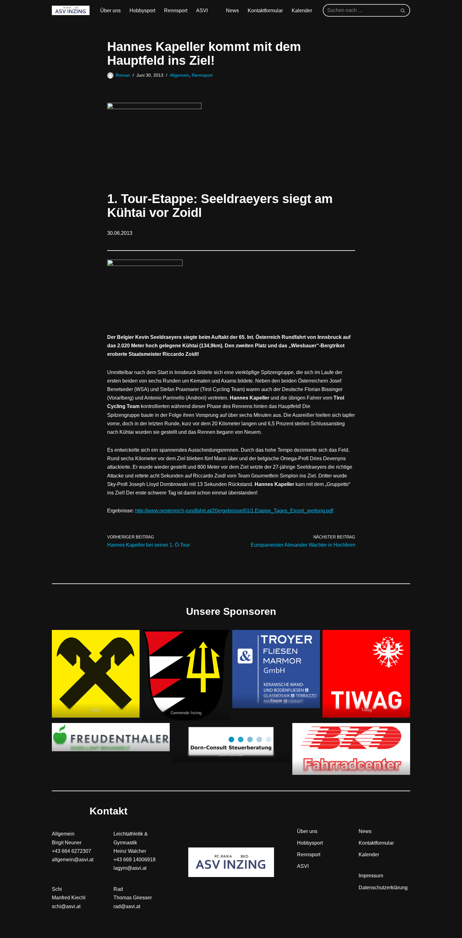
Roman (123, 75)
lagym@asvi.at (129, 868)
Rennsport (175, 10)
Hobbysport (142, 10)
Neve (58, 930)
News (232, 10)
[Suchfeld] (403, 10)
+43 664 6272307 (71, 851)
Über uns (110, 10)
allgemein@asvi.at (72, 859)
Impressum (371, 875)
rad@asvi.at (126, 906)
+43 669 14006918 (134, 859)
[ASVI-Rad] (71, 10)
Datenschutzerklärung (383, 887)
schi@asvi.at (66, 906)
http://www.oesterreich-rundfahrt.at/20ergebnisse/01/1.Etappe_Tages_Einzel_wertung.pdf (234, 510)
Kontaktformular (265, 10)
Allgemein (179, 75)
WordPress (114, 930)
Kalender (302, 10)
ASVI (202, 10)
